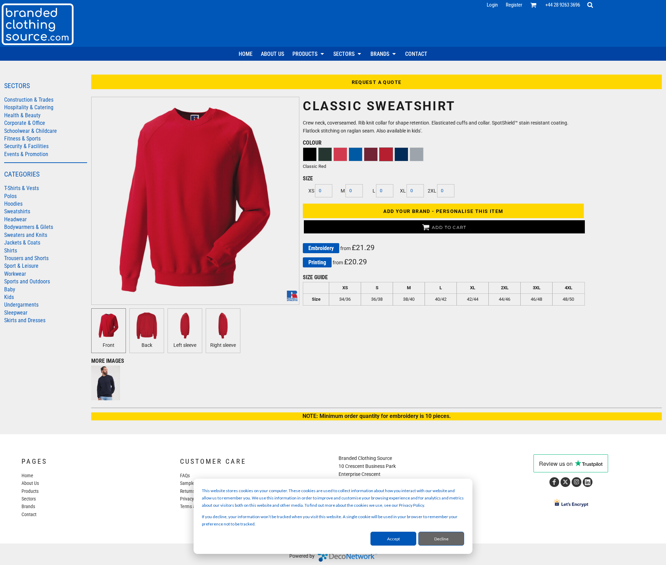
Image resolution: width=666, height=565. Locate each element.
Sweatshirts (17, 211)
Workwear (15, 274)
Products (30, 491)
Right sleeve (223, 345)
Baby (9, 289)
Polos (10, 196)
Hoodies (13, 203)
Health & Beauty (22, 115)
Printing (317, 262)
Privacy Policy (193, 499)
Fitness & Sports (22, 138)
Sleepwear (15, 312)
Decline (441, 538)
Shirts (10, 250)
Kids (9, 297)
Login (492, 5)
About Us (30, 483)
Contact (29, 514)
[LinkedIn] (587, 482)
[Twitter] (565, 482)
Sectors (29, 499)
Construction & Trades (28, 99)
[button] (533, 5)
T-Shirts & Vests (21, 188)
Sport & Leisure (21, 266)
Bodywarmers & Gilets (28, 227)
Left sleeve (184, 345)
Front (108, 345)
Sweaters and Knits (25, 235)
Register (514, 5)
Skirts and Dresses (24, 320)
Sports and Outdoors (27, 281)
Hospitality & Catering (28, 107)
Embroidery (321, 248)
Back (147, 345)
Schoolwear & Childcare (30, 131)
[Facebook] (554, 482)
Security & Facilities (26, 146)
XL (403, 191)
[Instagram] (576, 482)
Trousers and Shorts (26, 258)
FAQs (185, 475)
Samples (188, 483)
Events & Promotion (26, 154)
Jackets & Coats (22, 242)
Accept (393, 538)
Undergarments (21, 304)
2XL (432, 191)
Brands (28, 506)
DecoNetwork (347, 556)
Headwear (15, 219)
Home (27, 475)
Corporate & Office (24, 123)
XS (311, 191)
